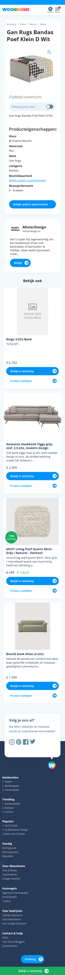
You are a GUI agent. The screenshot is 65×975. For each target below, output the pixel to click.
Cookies (6, 901)
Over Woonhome (13, 866)
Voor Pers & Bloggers (13, 941)
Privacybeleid (9, 897)
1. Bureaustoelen (11, 803)
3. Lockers (7, 812)
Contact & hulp (12, 933)
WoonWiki (7, 856)
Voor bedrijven (12, 911)
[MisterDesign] (15, 228)
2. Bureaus (8, 807)
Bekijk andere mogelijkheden (27, 180)
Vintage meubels (11, 878)
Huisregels (9, 888)
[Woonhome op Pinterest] (18, 742)
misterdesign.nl (31, 231)
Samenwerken (10, 946)
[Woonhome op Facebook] (25, 742)
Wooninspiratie (10, 852)
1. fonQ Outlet (9, 825)
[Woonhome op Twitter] (32, 742)
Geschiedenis (9, 874)
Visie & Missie (9, 870)
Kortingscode (9, 848)
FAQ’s (5, 937)
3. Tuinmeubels (10, 790)
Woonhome (11, 24)
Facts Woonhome (11, 919)
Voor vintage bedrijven (14, 923)
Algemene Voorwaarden (15, 892)
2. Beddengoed (10, 785)
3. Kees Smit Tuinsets (13, 833)
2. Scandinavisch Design (15, 829)
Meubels (33, 24)
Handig (7, 843)
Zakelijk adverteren (12, 915)
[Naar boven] (50, 757)
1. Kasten (7, 781)
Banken (43, 24)
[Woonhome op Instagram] (12, 742)
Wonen (23, 24)
